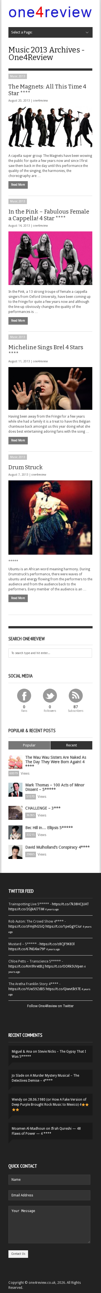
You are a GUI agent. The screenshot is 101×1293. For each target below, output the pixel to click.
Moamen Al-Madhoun (28, 1129)
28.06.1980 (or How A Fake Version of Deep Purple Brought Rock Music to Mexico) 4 (49, 1102)
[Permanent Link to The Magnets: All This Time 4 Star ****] (50, 127)
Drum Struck (25, 467)
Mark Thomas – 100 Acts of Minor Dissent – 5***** (54, 787)
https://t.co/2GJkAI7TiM (26, 909)
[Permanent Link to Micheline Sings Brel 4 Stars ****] (50, 388)
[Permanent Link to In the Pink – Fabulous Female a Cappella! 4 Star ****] (50, 258)
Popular (29, 745)
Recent (71, 745)
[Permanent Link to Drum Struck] (50, 517)
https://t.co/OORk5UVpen (64, 966)
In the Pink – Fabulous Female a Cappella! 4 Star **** (48, 215)
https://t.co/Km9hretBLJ (26, 966)
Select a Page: (21, 32)
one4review (40, 100)
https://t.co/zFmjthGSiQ (26, 926)
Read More (18, 184)
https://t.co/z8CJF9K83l (57, 944)
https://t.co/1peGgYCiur (63, 926)
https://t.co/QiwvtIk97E (63, 989)
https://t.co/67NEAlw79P (26, 949)
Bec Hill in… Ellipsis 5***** (49, 827)
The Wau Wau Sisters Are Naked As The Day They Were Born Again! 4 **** (55, 761)
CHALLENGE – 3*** (43, 808)
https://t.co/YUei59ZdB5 (26, 989)
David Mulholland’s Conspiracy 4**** (57, 847)
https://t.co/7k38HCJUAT (70, 904)
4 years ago (52, 909)
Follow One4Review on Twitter (50, 1006)
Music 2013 (17, 76)
